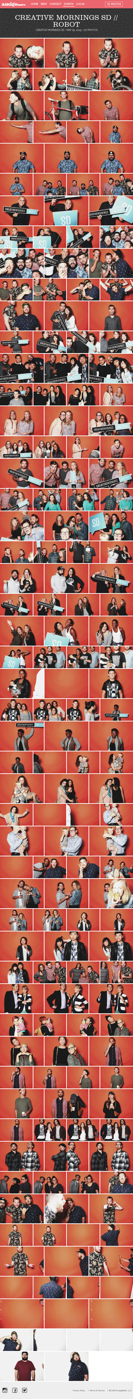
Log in (80, 4)
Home (34, 4)
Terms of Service (97, 1390)
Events (68, 4)
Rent (44, 4)
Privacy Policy (79, 1390)
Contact (55, 4)
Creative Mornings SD (50, 30)
